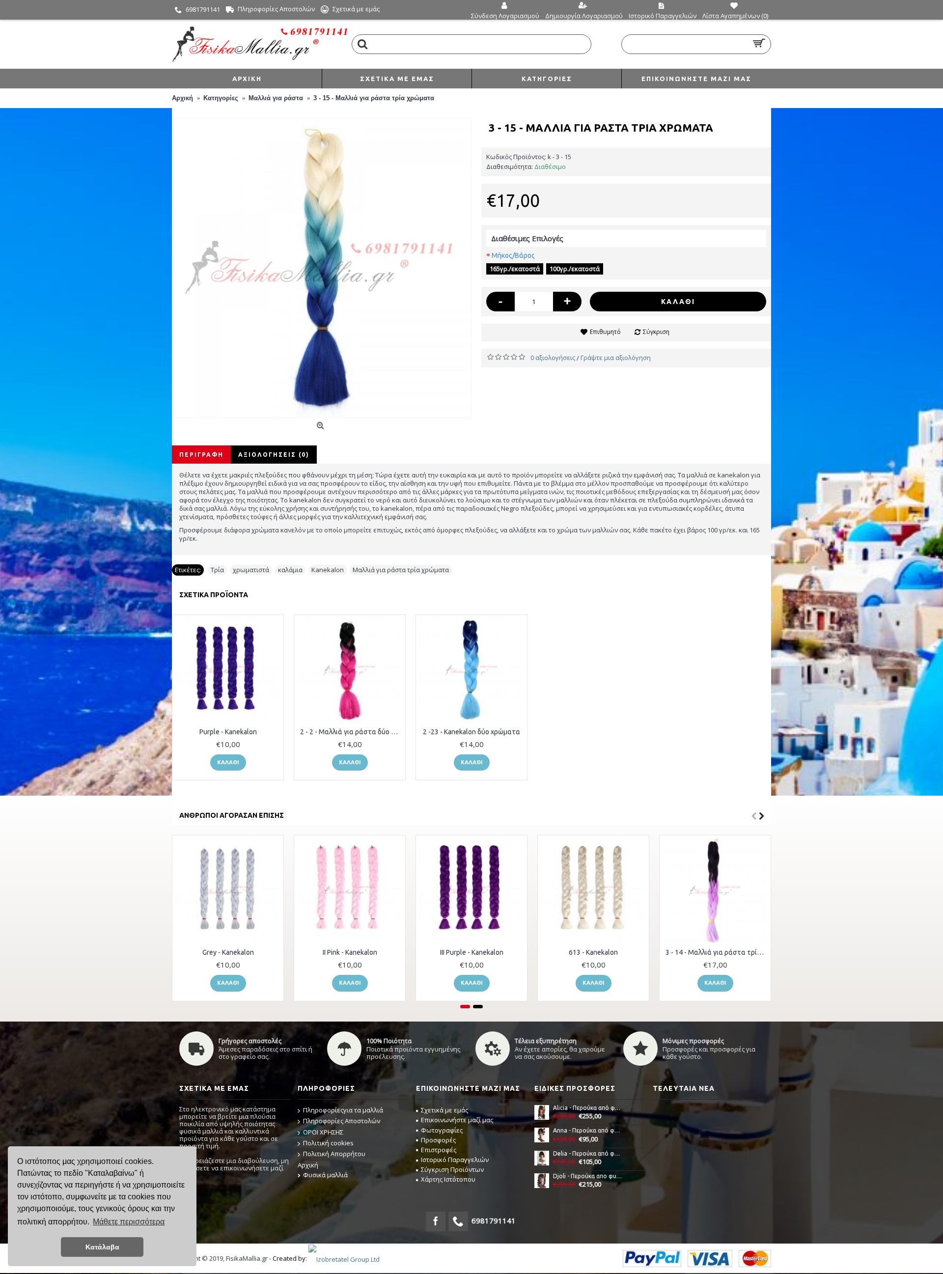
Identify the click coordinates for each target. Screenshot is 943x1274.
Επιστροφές (438, 1149)
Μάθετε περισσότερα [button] (129, 1222)
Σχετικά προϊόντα (213, 595)
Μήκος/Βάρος (513, 255)
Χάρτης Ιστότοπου (448, 1179)
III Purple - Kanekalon (471, 952)
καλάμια (290, 569)
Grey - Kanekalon (228, 952)
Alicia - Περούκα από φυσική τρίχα (588, 1108)
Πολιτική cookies (328, 1142)
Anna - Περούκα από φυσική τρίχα (588, 1130)
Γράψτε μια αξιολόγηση (616, 357)
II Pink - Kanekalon (350, 952)
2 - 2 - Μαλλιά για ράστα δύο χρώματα (351, 732)
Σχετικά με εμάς (444, 1110)
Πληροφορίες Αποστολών (341, 1120)
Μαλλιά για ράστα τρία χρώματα (401, 569)
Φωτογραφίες (442, 1130)
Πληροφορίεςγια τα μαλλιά (343, 1110)
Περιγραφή (201, 454)
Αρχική (308, 1165)
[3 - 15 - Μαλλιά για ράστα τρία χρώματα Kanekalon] (322, 267)
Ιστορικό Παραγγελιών (455, 1159)
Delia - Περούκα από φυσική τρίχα (588, 1153)
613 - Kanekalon (593, 952)
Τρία (217, 569)
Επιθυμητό (605, 332)
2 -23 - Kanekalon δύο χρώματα (471, 732)
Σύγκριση (656, 332)
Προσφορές (438, 1140)
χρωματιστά (251, 569)
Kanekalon (327, 569)
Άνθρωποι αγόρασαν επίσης (231, 815)
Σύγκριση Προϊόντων (452, 1169)
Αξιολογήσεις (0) (273, 454)
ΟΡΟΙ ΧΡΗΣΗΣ (323, 1132)
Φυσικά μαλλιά (325, 1174)
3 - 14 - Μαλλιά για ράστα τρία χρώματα (717, 952)
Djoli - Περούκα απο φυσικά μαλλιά (588, 1176)
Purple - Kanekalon (228, 732)
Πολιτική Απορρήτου (334, 1153)
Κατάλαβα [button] (102, 1247)
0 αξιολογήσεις (552, 357)
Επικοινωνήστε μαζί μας (457, 1119)
